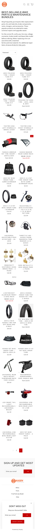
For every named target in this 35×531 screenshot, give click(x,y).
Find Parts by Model (17, 494)
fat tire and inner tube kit (10, 43)
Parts (17, 491)
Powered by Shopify (17, 529)
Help (17, 497)
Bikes (17, 488)
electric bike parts (19, 45)
